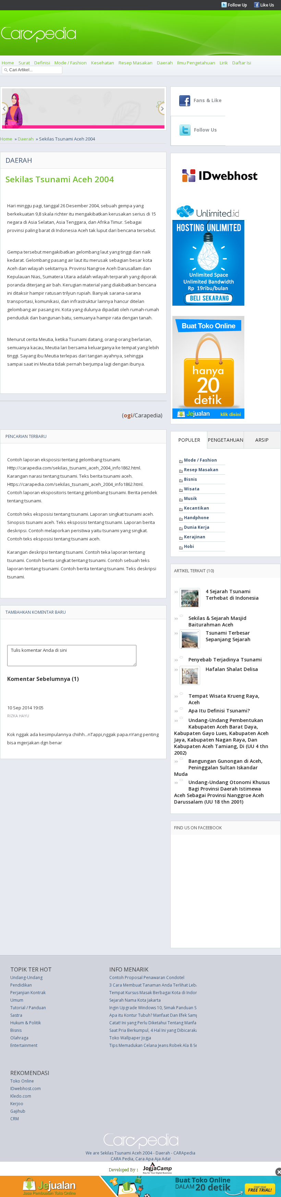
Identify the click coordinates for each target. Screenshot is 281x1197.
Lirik (224, 63)
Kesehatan (102, 63)
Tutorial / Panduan (28, 1008)
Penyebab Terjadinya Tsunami (225, 659)
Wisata (191, 489)
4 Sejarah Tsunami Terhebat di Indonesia (232, 594)
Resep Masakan (135, 63)
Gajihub (17, 1111)
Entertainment (23, 1045)
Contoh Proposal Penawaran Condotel (146, 977)
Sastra (16, 1015)
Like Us (266, 5)
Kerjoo (16, 1104)
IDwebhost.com (25, 1088)
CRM (14, 1119)
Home (8, 63)
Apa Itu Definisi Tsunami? (219, 710)
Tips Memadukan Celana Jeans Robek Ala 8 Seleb (156, 1045)
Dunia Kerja (196, 527)
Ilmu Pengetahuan (196, 63)
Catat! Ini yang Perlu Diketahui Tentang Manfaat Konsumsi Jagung (171, 1023)
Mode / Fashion (70, 63)
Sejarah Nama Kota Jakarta (135, 1000)
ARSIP (262, 440)
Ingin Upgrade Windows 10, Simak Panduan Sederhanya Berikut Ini (173, 1008)
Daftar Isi (241, 63)
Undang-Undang (26, 977)
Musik (190, 498)
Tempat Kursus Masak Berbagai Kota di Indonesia (157, 993)
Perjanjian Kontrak (28, 993)
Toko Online (22, 1081)
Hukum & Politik (25, 1023)
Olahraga (19, 1038)
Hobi (189, 546)
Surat (24, 63)
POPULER (189, 440)
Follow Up (237, 5)
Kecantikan (196, 508)
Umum (16, 1000)
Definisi (42, 63)
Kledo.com (20, 1096)
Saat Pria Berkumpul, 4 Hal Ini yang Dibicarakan (154, 1030)
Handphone (196, 518)
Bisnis (190, 479)
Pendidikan (21, 985)
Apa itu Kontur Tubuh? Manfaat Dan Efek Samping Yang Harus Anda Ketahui (182, 1015)
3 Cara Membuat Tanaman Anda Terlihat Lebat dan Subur (165, 985)
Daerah (165, 63)
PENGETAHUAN (225, 440)
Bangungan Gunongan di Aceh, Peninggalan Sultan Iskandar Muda (218, 767)
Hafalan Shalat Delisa (232, 669)
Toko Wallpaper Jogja (130, 1038)
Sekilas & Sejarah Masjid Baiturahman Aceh (217, 621)
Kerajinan (194, 537)
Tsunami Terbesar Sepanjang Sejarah (228, 636)
